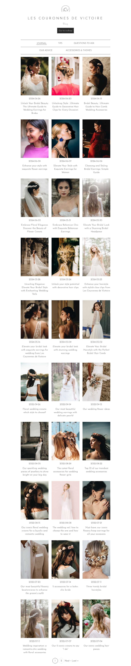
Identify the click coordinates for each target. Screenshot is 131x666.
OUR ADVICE (45, 50)
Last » (75, 661)
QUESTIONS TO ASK (84, 43)
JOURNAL (42, 43)
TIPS (60, 43)
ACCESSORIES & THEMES (79, 50)
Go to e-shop (65, 31)
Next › (68, 661)
